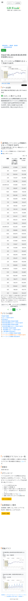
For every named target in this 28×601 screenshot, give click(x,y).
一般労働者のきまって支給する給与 (11, 329)
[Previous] (8, 309)
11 (10, 309)
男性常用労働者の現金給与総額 (10, 321)
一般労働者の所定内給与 (9, 331)
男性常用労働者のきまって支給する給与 (12, 322)
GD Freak (13, 8)
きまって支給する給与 (8, 317)
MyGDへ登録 (5, 513)
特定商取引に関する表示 (12, 596)
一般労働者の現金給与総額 (9, 328)
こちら (22, 461)
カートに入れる (7, 499)
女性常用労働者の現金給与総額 (10, 324)
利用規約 (20, 596)
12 (14, 309)
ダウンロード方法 (6, 83)
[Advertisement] (14, 26)
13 (17, 309)
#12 (3, 50)
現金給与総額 (5, 316)
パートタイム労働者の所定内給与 (11, 336)
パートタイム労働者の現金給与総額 (11, 333)
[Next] (19, 309)
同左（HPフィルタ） (8, 153)
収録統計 (3, 594)
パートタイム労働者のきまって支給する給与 (14, 151)
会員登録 (17, 3)
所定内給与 (5, 319)
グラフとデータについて (12, 594)
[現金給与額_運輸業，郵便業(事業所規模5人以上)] (13, 584)
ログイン (10, 3)
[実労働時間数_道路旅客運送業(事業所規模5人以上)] (13, 562)
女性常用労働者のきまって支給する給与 (12, 326)
